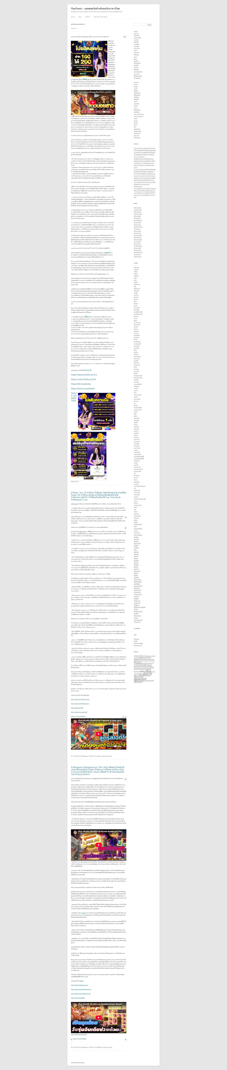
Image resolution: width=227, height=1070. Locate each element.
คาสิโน (135, 522)
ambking (136, 295)
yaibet (135, 520)
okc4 (135, 392)
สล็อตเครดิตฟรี (137, 582)
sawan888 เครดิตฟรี (139, 456)
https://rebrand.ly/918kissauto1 (80, 699)
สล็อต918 (95, 778)
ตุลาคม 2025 (137, 229)
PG (134, 403)
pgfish (135, 416)
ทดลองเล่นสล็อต (138, 528)
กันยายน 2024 (137, 256)
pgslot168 (136, 426)
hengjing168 (137, 341)
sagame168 (137, 452)
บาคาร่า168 (137, 48)
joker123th (137, 358)
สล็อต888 (136, 97)
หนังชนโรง (136, 35)
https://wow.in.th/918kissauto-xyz (81, 993)
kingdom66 (137, 365)
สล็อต (84, 79)
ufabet (135, 511)
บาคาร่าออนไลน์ (138, 72)
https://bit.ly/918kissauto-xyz (79, 985)
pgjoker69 (136, 420)
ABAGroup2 (137, 288)
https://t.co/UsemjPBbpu (78, 716)
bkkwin (136, 303)
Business (136, 316)
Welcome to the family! (100, 17)
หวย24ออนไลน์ (138, 594)
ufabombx (136, 514)
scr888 (135, 463)
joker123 (136, 33)
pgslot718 (136, 429)
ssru (135, 488)
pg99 (135, 414)
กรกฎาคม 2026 (138, 210)
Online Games (137, 395)
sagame (136, 450)
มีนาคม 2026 (137, 218)
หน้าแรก (73, 17)
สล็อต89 (136, 567)
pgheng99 (136, 52)
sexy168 (136, 465)
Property (136, 437)
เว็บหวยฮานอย (137, 616)
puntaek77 (137, 441)
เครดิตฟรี (136, 599)
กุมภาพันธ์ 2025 (138, 246)
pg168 (135, 84)
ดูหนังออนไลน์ (137, 131)
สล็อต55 (136, 556)
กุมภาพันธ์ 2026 (138, 220)
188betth (136, 276)
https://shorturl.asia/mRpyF (79, 712)
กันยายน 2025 (137, 231)
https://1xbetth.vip (139, 114)
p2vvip (135, 397)
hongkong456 (137, 344)
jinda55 (136, 86)
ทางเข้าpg (145, 668)
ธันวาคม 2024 (137, 250)
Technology (137, 492)
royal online (137, 448)
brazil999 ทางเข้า (138, 312)
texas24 (136, 497)
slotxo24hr (137, 482)
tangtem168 (137, 490)
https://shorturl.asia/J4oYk (83, 388)
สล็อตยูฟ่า (136, 577)
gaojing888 (137, 335)
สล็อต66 (136, 91)
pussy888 (136, 44)
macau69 (136, 382)
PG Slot (136, 405)
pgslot (108, 252)
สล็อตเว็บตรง (137, 93)
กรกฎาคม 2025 (138, 235)
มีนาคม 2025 (137, 244)
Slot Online (137, 475)
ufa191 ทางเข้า (137, 505)
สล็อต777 (136, 562)
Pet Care (136, 401)
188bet (136, 273)
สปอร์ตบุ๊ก (136, 548)
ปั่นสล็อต (136, 537)
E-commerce (137, 322)
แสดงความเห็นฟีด (138, 643)
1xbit (135, 280)
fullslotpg (136, 55)
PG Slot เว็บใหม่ (138, 407)
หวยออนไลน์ (137, 78)
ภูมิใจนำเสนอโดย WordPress (78, 1062)
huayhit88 (136, 346)
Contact (87, 17)
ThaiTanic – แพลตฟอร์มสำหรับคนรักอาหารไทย (95, 8)
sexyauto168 (137, 467)
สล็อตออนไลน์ (137, 579)
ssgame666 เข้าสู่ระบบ (139, 486)
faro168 (136, 327)
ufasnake (136, 518)
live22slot (136, 369)
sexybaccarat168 (138, 469)
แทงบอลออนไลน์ (138, 620)
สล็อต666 (136, 560)
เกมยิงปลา (136, 596)
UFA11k (136, 503)
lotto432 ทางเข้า (138, 375)
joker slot (136, 135)
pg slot (135, 120)
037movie (136, 267)
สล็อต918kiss (137, 571)
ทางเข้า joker (137, 133)
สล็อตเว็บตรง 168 (138, 586)
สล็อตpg (136, 575)
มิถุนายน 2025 (137, 237)
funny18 (87, 370)
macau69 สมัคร (138, 384)
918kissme (86, 695)
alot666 (136, 293)
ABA (135, 286)
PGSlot (135, 424)
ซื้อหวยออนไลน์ (138, 76)
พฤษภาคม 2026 (138, 214)
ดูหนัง (135, 59)
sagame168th (137, 38)
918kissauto (74, 504)
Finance (136, 329)
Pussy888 (136, 443)
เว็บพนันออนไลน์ (138, 611)
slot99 (135, 89)
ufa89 (135, 507)
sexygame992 (137, 471)
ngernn (136, 390)
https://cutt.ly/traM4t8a (78, 998)
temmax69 (137, 494)
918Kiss (99, 756)
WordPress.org (138, 645)
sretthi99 (136, 484)
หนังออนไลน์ (137, 63)
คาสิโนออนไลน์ (138, 524)
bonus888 (136, 310)
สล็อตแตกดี (137, 588)
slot (135, 127)
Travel (135, 501)
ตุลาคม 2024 (137, 254)
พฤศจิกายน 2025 (138, 227)
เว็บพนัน (136, 609)
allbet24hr (136, 290)
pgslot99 (136, 433)
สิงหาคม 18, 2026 (74, 481)
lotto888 (136, 380)
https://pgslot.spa (138, 116)
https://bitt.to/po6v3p (81, 384)
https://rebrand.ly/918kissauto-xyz (81, 989)
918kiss (84, 913)
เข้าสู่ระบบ (136, 639)
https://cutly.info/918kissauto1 (80, 703)
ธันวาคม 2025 (137, 225)
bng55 (135, 305)
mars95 (136, 388)
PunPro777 (137, 439)
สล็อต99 (136, 573)
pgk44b (136, 422)
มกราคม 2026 (137, 222)
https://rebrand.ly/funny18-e (84, 374)
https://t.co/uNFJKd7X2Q (74, 397)
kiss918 (136, 123)
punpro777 (137, 74)
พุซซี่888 (136, 545)
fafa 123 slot (137, 324)
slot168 (136, 477)
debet (135, 320)
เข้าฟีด (135, 641)
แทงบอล (136, 618)
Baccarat (136, 297)
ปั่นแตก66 (136, 69)
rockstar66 (136, 446)
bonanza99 (137, 307)
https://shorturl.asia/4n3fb (79, 1034)
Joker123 (136, 354)
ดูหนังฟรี (136, 42)
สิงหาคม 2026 (137, 208)
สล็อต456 (136, 554)
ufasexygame (137, 516)
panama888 (137, 399)
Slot (135, 473)
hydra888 (136, 348)
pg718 (135, 412)
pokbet (136, 435)
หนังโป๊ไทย (136, 112)
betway (136, 299)
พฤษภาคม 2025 (138, 239)
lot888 (135, 373)
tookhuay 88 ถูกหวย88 (140, 499)
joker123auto (137, 356)
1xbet (135, 278)
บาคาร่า (136, 106)
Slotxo (135, 480)
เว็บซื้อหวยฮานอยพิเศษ (139, 607)
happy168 (136, 337)
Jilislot (135, 350)
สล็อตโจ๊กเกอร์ (137, 590)
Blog (79, 17)
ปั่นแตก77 (136, 541)
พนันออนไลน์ (137, 543)
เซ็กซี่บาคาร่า (137, 601)
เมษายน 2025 (137, 242)
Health (135, 339)
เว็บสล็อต (136, 613)
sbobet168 (136, 460)
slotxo (135, 108)
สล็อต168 (136, 552)
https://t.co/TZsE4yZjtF (79, 1039)
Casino (135, 318)
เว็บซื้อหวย (136, 605)
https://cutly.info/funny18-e (83, 379)
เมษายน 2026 (137, 216)
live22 (135, 57)
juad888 (136, 361)
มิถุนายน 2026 (137, 212)
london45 (136, 371)
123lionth (136, 269)
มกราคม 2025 (137, 248)
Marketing (136, 386)
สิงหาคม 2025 (137, 233)
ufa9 (135, 509)
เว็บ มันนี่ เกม (137, 603)
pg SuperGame (138, 409)
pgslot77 (136, 67)
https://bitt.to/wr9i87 (77, 708)
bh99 (135, 301)
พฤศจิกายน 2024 (138, 252)
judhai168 (136, 363)
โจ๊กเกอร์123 (137, 137)
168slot (136, 271)
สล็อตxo (148, 675)
